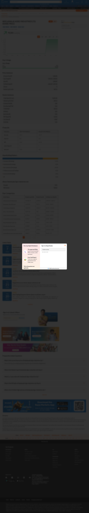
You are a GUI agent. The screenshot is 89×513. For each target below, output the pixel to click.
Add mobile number (45, 252)
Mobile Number (45, 249)
